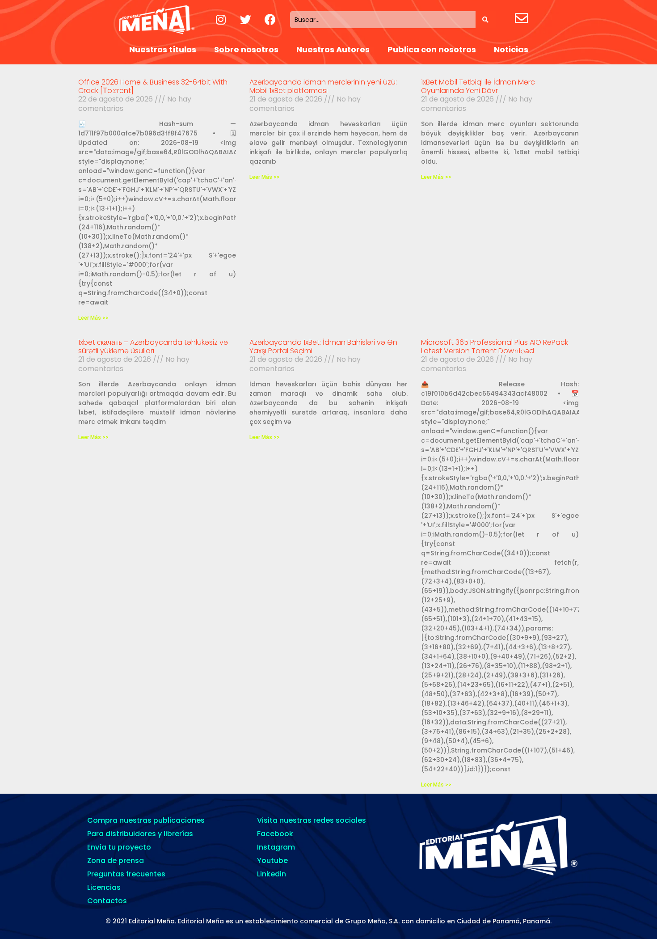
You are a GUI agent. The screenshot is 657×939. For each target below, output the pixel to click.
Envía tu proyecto (119, 847)
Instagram (276, 847)
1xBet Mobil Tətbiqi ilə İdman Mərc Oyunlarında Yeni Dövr (478, 86)
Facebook (275, 834)
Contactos (107, 901)
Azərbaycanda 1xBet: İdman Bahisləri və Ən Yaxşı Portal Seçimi (323, 346)
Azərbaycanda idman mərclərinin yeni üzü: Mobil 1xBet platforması (323, 86)
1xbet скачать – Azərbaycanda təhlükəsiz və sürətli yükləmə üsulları (153, 346)
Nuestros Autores (333, 49)
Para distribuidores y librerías (140, 834)
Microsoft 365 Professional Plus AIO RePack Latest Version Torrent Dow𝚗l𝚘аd (494, 346)
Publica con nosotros (431, 49)
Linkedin (271, 874)
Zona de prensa (115, 860)
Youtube (272, 860)
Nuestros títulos (162, 49)
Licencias (104, 887)
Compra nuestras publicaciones (146, 820)
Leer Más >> (93, 318)
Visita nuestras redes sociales (311, 820)
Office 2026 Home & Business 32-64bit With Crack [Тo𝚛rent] (152, 86)
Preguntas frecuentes (126, 874)
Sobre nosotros (246, 49)
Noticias (511, 49)
